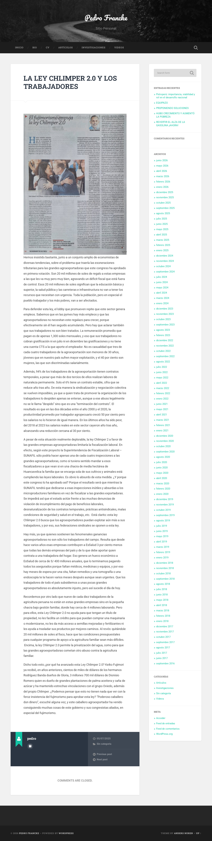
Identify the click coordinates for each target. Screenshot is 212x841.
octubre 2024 (163, 266)
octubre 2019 (163, 509)
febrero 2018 (163, 615)
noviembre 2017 (165, 631)
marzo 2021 (162, 419)
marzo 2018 (162, 610)
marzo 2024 (162, 298)
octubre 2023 (163, 319)
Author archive (30, 746)
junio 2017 (162, 658)
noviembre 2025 (165, 197)
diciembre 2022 (164, 340)
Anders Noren (183, 833)
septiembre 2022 (165, 356)
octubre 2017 (163, 636)
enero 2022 (162, 398)
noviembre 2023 (165, 313)
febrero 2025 (163, 245)
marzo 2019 (162, 546)
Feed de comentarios (168, 728)
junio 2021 (162, 403)
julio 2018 (161, 589)
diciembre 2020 (164, 435)
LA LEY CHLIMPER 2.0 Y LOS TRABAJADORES (70, 82)
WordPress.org (164, 733)
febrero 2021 (163, 425)
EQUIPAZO (162, 102)
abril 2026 (161, 171)
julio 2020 (161, 462)
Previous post (104, 754)
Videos (119, 47)
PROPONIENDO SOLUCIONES (172, 108)
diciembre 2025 (164, 192)
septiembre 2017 (165, 642)
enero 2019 (162, 557)
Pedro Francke (106, 17)
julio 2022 (161, 366)
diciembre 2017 (164, 626)
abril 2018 (161, 605)
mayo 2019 (162, 536)
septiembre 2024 (165, 271)
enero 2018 (162, 621)
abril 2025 (161, 234)
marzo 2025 (162, 239)
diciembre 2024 (164, 255)
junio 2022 (162, 372)
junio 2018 (162, 594)
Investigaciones (93, 47)
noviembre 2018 (165, 568)
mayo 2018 (162, 599)
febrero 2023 (163, 335)
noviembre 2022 (165, 345)
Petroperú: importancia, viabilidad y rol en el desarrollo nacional (175, 96)
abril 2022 (161, 382)
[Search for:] (175, 73)
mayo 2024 (162, 287)
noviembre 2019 (165, 504)
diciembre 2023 (164, 308)
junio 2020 (162, 467)
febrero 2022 (163, 393)
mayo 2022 (162, 377)
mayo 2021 (162, 409)
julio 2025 (161, 218)
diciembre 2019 (164, 499)
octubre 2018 (163, 573)
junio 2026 (162, 160)
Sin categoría (104, 743)
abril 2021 (161, 414)
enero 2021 (162, 430)
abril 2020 (161, 478)
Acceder (160, 718)
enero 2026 (162, 186)
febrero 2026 (163, 181)
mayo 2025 (162, 229)
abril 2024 (161, 292)
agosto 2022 (163, 361)
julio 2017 (161, 652)
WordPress (66, 833)
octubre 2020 (163, 446)
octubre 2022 (163, 351)
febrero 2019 (163, 552)
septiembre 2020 (165, 451)
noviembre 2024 (165, 261)
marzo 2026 (162, 176)
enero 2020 (162, 493)
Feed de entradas (165, 723)
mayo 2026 (162, 165)
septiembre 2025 (165, 208)
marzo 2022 (162, 388)
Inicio (19, 47)
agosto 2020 (163, 456)
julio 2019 (161, 525)
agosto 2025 (163, 213)
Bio (34, 47)
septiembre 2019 (165, 515)
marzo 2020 (162, 483)
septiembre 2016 (165, 663)
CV (47, 47)
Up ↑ (198, 833)
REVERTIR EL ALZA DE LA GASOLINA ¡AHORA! (170, 124)
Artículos (65, 47)
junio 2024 (162, 282)
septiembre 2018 (165, 578)
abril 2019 (161, 541)
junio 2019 (162, 531)
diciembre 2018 (164, 562)
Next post (102, 759)
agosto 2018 (163, 583)
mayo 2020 (162, 472)
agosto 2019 (163, 520)
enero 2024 (162, 303)
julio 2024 (161, 276)
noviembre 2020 (165, 441)
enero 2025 (162, 250)
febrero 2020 (163, 488)
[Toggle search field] (195, 47)
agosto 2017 (163, 647)
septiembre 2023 (165, 324)
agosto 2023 (163, 329)
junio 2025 (162, 223)
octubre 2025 (163, 202)
